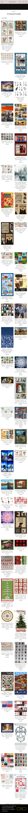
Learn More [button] (5, 811)
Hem (14, 11)
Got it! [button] (21, 808)
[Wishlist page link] (20, 2)
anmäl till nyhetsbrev (13, 803)
